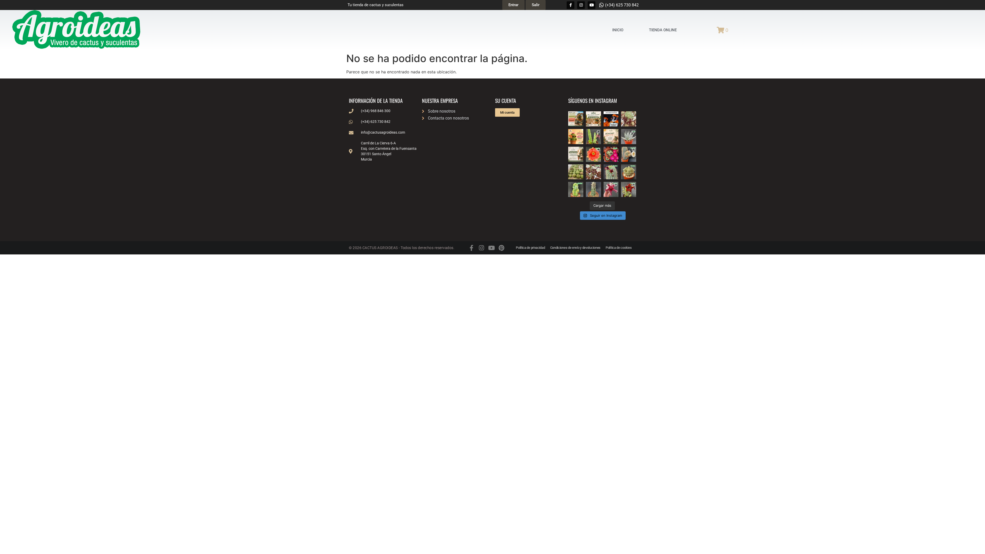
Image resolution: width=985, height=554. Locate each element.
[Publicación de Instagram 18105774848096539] (575, 154)
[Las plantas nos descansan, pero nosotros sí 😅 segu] (611, 136)
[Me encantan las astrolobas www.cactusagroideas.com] (593, 189)
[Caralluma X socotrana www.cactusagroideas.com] (628, 189)
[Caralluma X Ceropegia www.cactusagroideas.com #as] (593, 172)
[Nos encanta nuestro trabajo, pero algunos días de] (593, 118)
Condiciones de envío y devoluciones (575, 248)
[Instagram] (581, 5)
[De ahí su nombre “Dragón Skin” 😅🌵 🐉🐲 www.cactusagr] (628, 172)
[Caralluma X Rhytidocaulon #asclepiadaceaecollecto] (611, 189)
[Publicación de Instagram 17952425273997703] (575, 136)
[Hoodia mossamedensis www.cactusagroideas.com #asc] (611, 172)
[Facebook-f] (570, 5)
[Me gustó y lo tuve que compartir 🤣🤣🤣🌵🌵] (611, 118)
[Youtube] (591, 5)
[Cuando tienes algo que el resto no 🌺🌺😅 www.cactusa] (575, 172)
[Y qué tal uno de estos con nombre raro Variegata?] (575, 189)
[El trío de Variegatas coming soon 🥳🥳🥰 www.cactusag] (628, 136)
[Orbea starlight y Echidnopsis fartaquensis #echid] (593, 136)
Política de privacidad (530, 248)
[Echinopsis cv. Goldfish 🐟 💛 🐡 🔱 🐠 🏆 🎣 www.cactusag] (593, 154)
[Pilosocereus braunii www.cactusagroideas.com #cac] (628, 154)
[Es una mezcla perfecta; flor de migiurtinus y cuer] (628, 118)
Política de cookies (619, 248)
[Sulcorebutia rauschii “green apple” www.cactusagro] (611, 154)
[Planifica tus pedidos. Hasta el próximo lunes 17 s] (575, 118)
